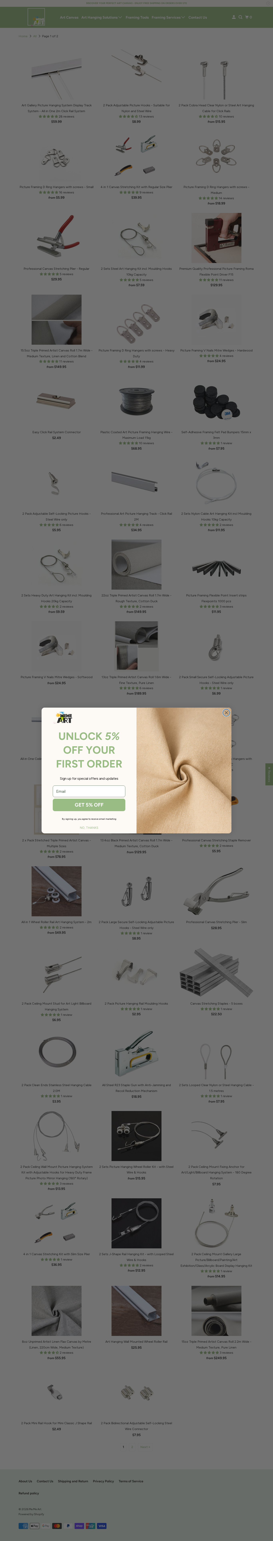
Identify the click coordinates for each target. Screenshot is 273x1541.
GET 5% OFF (89, 805)
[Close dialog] (226, 712)
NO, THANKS (89, 828)
